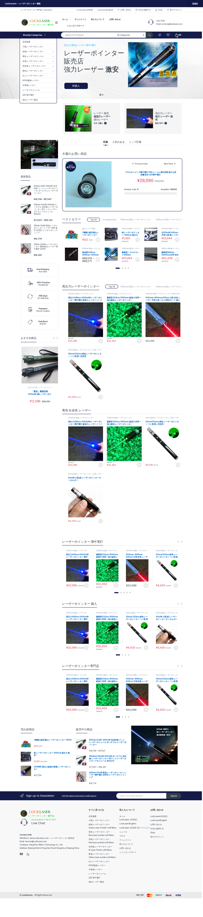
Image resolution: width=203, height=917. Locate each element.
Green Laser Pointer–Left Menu (102, 828)
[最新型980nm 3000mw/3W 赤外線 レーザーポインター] (152, 254)
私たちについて (97, 19)
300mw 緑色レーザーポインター (131, 229)
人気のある (118, 141)
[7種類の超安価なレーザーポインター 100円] (72, 234)
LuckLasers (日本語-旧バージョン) (134, 828)
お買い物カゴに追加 (137, 239)
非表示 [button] (195, 3)
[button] (118, 268)
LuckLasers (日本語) (128, 819)
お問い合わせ (125, 10)
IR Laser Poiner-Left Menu (100, 850)
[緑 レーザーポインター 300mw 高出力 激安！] (112, 234)
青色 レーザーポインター (33, 56)
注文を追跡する (144, 10)
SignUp (173, 796)
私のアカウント (176, 10)
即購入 (76, 85)
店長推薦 (26, 42)
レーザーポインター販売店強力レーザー (94, 61)
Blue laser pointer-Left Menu (101, 835)
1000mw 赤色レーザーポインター (171, 219)
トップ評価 (135, 141)
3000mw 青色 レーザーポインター (131, 249)
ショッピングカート (75, 25)
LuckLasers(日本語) (85, 10)
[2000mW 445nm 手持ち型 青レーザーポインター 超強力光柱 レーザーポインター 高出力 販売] (152, 234)
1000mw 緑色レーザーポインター (135, 219)
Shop (160, 10)
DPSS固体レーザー (31, 80)
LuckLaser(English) (105, 10)
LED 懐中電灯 (28, 95)
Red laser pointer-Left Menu (101, 842)
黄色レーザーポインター (33, 71)
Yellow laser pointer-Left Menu (102, 857)
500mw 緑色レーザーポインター (40, 387)
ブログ (122, 836)
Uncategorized (109, 219)
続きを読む (139, 341)
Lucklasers (27, 895)
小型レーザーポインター (33, 46)
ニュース (123, 832)
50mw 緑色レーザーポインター (80, 350)
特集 (105, 141)
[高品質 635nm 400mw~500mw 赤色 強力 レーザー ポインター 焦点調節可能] (72, 254)
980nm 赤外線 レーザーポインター (170, 249)
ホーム (65, 19)
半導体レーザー (29, 85)
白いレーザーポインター (33, 75)
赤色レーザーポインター (33, 61)
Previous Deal (141, 164)
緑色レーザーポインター (33, 51)
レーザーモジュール (31, 90)
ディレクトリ (80, 19)
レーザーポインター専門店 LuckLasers (36, 10)
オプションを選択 (97, 239)
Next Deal (168, 164)
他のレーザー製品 (30, 100)
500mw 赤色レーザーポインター (91, 249)
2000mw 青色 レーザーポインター (170, 229)
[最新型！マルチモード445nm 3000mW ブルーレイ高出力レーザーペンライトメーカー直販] (112, 254)
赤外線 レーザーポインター (34, 66)
